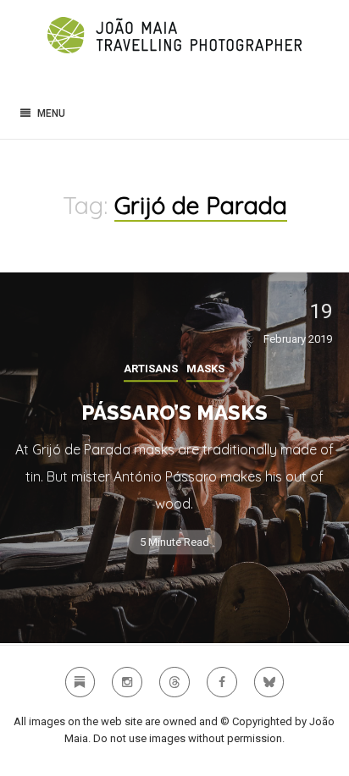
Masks (205, 368)
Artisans (151, 368)
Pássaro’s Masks (174, 412)
